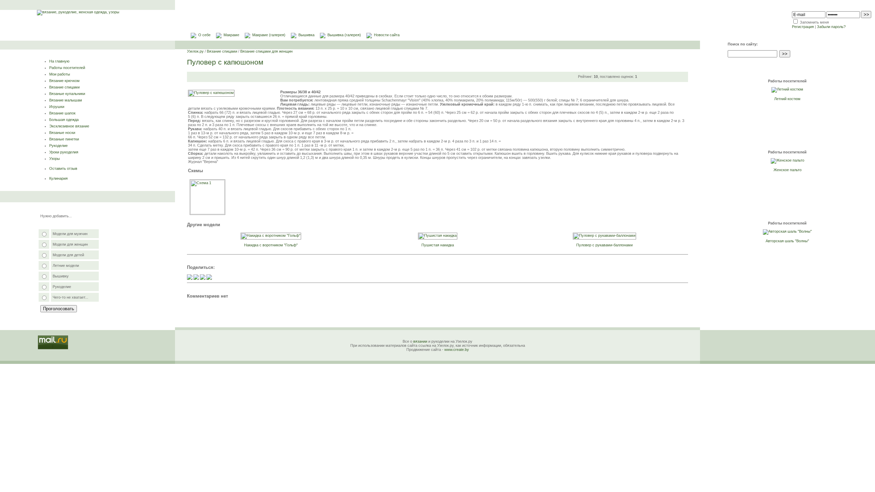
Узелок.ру (195, 51)
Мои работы (59, 74)
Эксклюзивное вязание (69, 126)
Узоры (54, 158)
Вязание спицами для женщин (266, 51)
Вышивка (306, 35)
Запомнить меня (814, 22)
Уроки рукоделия (63, 152)
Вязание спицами (64, 87)
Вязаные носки (62, 133)
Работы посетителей (67, 68)
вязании (420, 341)
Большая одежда (64, 120)
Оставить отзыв (63, 168)
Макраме (231, 35)
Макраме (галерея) (268, 35)
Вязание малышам (65, 100)
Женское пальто (787, 170)
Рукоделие (58, 146)
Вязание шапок (62, 113)
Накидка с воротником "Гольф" (271, 245)
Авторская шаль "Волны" (787, 241)
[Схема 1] (207, 213)
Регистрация (803, 27)
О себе (204, 35)
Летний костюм (787, 99)
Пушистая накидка (437, 245)
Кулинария (58, 178)
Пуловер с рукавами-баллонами (604, 245)
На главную (59, 61)
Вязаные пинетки (64, 139)
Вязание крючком (64, 81)
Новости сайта (387, 35)
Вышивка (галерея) (344, 35)
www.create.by (456, 349)
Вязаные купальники (67, 94)
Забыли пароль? (831, 27)
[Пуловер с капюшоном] (211, 93)
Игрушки (56, 107)
